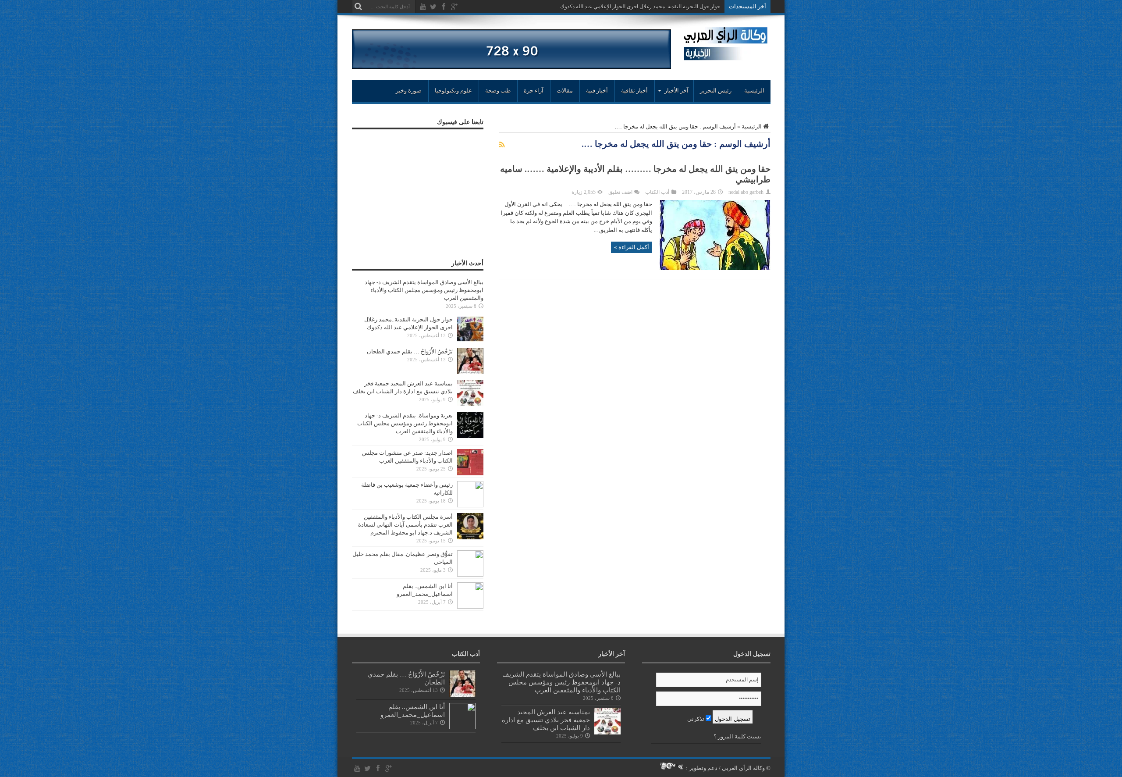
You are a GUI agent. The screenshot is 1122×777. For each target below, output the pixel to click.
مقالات (565, 90)
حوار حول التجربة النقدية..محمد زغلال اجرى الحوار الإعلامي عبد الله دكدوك (640, 7)
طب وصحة (498, 90)
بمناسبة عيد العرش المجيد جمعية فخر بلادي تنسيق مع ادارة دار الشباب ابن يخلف (546, 719)
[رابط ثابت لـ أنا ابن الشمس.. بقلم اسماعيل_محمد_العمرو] (470, 606)
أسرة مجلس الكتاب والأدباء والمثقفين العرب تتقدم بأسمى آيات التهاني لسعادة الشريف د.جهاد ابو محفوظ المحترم (405, 524)
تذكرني (696, 719)
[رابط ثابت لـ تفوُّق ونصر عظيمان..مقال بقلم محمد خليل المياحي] (470, 574)
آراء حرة (533, 90)
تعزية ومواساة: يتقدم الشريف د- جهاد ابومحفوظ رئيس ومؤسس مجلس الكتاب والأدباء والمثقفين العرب (405, 423)
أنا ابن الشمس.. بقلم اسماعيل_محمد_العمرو (412, 710)
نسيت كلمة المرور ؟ (737, 736)
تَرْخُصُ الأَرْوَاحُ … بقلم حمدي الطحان (410, 351)
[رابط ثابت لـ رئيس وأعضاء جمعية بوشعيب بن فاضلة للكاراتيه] (470, 505)
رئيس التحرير (715, 90)
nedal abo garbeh (745, 192)
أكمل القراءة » (631, 247)
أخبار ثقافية (634, 90)
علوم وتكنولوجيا (453, 90)
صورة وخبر (409, 90)
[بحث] (358, 6)
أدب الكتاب (657, 192)
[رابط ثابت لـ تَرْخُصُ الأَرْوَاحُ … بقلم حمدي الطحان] (470, 372)
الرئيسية (754, 90)
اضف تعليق (620, 192)
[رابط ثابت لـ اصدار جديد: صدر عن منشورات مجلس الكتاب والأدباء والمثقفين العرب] (470, 473)
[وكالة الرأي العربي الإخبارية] (725, 56)
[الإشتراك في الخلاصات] (502, 144)
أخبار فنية (597, 90)
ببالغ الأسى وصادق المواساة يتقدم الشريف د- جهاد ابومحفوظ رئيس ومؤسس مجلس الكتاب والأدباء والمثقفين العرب (424, 290)
